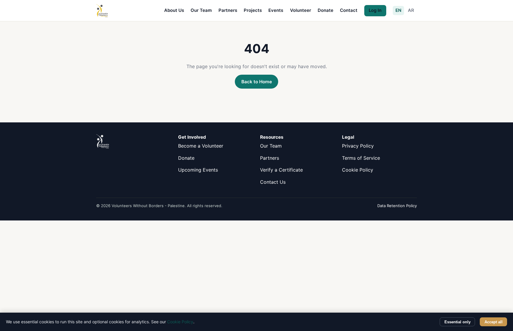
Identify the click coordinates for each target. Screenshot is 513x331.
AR (411, 10)
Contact (348, 10)
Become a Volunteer (200, 146)
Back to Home (256, 81)
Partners (227, 10)
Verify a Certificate (281, 170)
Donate (325, 10)
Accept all (493, 322)
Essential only (457, 322)
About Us (174, 10)
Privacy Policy (358, 146)
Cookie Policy (357, 170)
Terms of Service (361, 158)
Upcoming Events (198, 170)
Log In (375, 10)
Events (275, 10)
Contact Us (273, 182)
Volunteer (300, 10)
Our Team (201, 10)
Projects (253, 10)
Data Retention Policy (397, 205)
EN (398, 10)
